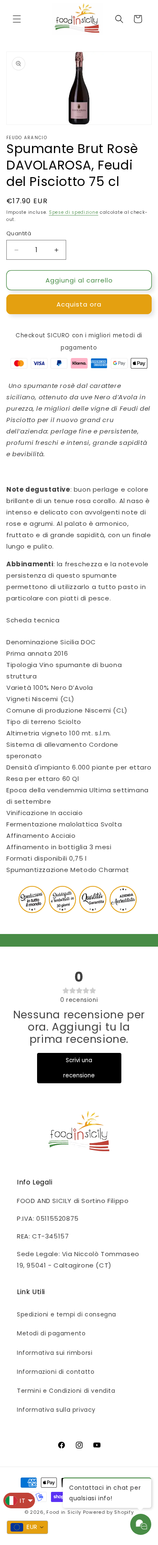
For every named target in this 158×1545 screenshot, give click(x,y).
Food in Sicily (63, 1512)
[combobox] (27, 1527)
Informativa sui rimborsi (54, 1353)
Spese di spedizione (73, 212)
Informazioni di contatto (55, 1371)
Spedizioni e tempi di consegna (66, 1314)
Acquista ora (79, 304)
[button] (17, 19)
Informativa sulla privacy (56, 1409)
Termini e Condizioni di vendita (66, 1390)
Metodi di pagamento (51, 1333)
